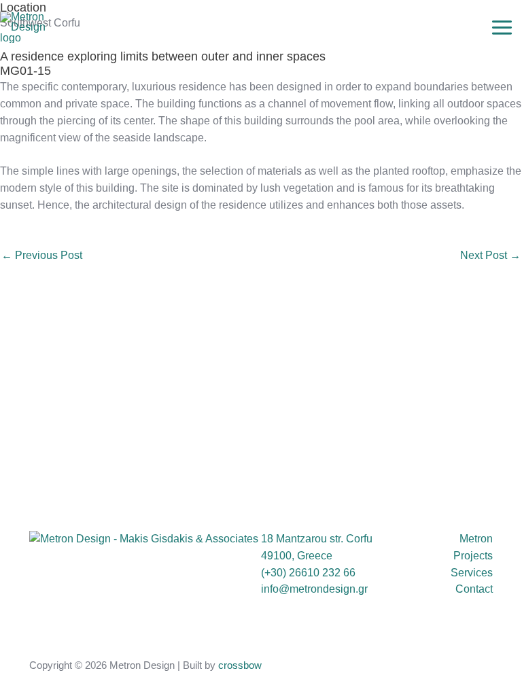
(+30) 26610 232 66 (308, 572)
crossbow (240, 665)
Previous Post (41, 255)
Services (472, 572)
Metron (476, 538)
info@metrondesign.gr (314, 589)
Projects (473, 555)
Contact (474, 589)
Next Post (490, 255)
